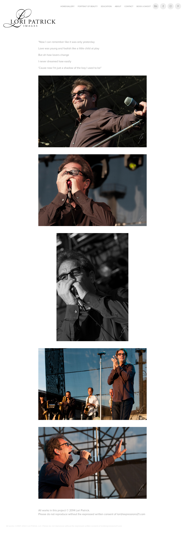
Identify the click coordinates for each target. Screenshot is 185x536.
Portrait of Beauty (88, 6)
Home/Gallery (67, 6)
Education (106, 6)
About (118, 6)
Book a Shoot (144, 6)
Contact (128, 6)
